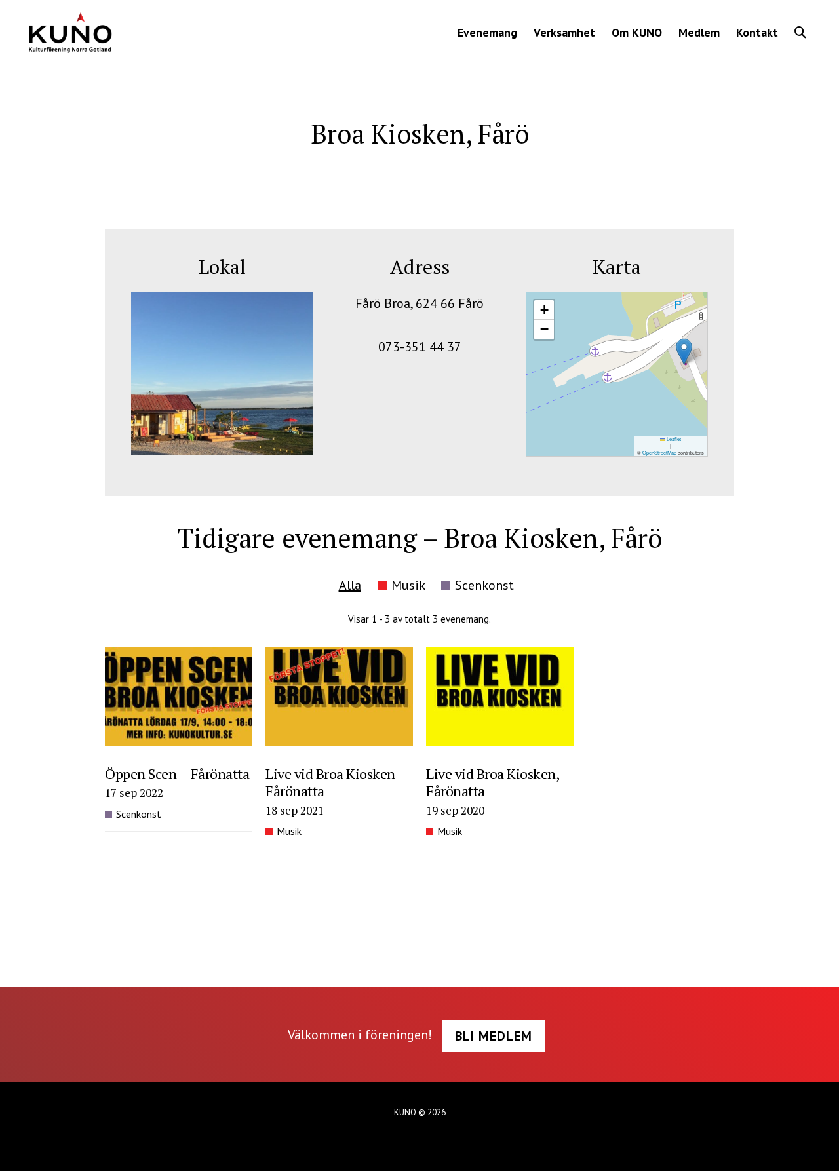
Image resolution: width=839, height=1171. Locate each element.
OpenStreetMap (659, 452)
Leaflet (673, 438)
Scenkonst (484, 585)
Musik (408, 585)
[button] (800, 32)
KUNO (69, 33)
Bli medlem (493, 1036)
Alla (350, 585)
